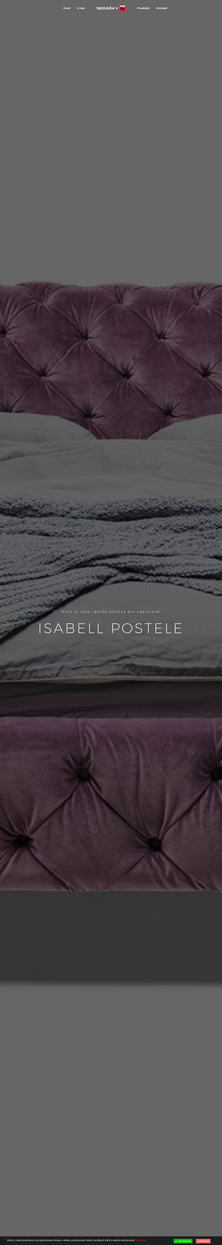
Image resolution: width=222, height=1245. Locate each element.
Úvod (66, 8)
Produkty (143, 8)
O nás (81, 8)
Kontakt (161, 8)
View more (140, 1240)
